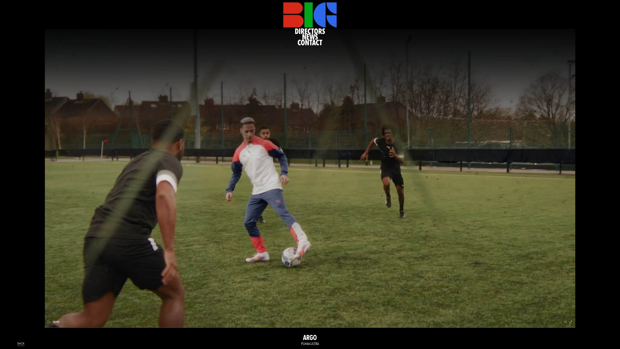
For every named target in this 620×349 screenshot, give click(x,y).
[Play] (49, 321)
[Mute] (565, 321)
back (20, 344)
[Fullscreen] (571, 322)
